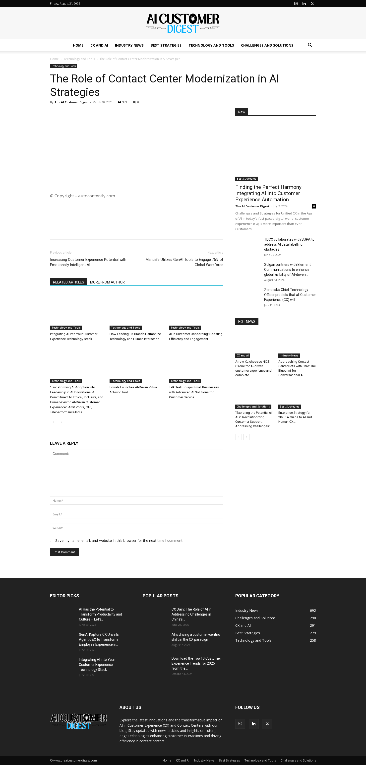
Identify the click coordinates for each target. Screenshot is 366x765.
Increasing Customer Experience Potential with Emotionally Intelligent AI (88, 262)
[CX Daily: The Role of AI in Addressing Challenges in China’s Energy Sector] (155, 615)
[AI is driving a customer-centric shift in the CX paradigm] (155, 640)
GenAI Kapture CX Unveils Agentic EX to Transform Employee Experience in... (99, 639)
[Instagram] (296, 3)
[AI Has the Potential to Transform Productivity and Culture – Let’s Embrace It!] (62, 615)
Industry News (129, 45)
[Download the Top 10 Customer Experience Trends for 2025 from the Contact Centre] (155, 664)
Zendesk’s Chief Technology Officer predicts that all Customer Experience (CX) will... (290, 295)
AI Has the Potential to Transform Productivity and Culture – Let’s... (100, 614)
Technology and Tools (211, 45)
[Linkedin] (304, 3)
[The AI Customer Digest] (183, 23)
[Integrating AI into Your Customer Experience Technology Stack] (77, 311)
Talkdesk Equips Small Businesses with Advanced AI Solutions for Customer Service (194, 392)
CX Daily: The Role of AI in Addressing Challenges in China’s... (191, 614)
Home (78, 45)
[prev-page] (53, 422)
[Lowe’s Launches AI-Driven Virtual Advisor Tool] (137, 364)
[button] (310, 45)
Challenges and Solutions (267, 45)
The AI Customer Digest (72, 102)
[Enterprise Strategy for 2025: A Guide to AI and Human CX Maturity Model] (297, 396)
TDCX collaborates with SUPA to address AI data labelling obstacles (289, 244)
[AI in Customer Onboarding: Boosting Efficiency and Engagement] (196, 311)
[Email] (89, 113)
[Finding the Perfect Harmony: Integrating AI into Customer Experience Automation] (275, 151)
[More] (101, 113)
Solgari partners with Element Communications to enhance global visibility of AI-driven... (287, 270)
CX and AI (99, 45)
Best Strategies (166, 45)
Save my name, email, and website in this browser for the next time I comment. (119, 540)
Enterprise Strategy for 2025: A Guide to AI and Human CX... (295, 417)
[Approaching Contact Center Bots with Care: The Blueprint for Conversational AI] (297, 345)
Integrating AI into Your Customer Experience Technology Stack (97, 665)
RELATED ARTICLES (68, 282)
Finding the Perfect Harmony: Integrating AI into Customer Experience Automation (269, 193)
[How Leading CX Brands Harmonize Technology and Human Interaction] (137, 311)
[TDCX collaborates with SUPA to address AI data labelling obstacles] (247, 245)
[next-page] (61, 422)
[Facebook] (66, 113)
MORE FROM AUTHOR (107, 282)
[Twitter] (312, 3)
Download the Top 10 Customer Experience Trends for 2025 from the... (196, 663)
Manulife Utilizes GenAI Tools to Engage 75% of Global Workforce (184, 262)
